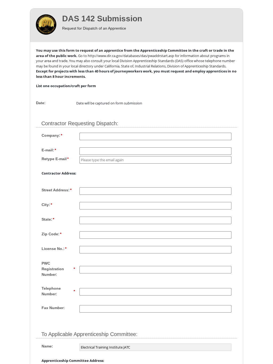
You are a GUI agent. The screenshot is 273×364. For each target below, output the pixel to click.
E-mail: (48, 150)
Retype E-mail (54, 159)
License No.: (53, 248)
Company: (51, 135)
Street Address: (56, 190)
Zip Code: (50, 234)
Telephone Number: (51, 291)
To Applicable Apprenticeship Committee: (89, 334)
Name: (47, 346)
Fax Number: (53, 308)
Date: (41, 103)
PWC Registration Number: (53, 269)
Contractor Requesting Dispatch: (79, 123)
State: (47, 219)
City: (46, 205)
